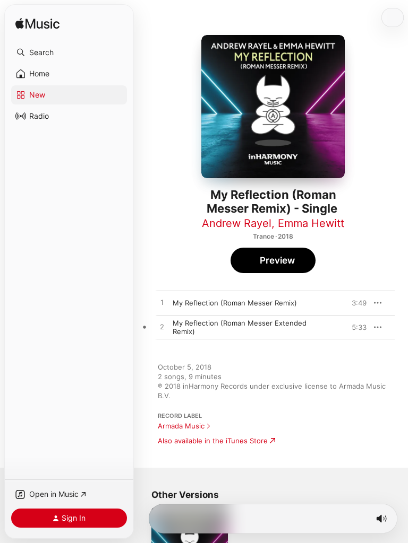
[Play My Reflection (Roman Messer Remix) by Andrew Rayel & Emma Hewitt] (162, 303)
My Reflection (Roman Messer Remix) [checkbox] (235, 303)
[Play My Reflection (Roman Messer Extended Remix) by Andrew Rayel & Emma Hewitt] (162, 327)
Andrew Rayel (236, 223)
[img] (37, 24)
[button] (69, 52)
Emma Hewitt (311, 223)
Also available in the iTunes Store (213, 440)
